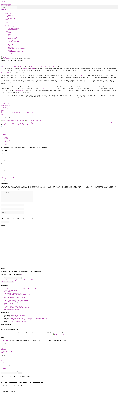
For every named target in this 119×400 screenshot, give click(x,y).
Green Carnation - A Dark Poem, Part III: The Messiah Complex (17, 158)
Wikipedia (3, 114)
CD (27, 122)
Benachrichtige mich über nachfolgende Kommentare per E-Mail (18, 219)
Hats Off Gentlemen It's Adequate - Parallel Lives (16, 307)
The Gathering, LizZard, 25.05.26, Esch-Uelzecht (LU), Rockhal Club (29, 318)
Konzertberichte (9, 15)
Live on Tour (8, 13)
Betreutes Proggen (9, 40)
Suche (9, 45)
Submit (20, 373)
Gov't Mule (45, 122)
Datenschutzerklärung (69, 189)
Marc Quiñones (64, 122)
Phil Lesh (105, 122)
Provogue (33, 67)
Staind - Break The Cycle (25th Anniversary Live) (17, 294)
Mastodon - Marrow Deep (10, 299)
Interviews (7, 21)
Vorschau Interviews (13, 29)
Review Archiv (12, 18)
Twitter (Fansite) (5, 105)
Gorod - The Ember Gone (8, 168)
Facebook (3, 107)
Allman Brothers (12, 122)
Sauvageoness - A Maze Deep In (9, 178)
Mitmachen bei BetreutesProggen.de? (17, 48)
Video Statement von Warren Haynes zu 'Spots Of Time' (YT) (17, 112)
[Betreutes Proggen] (6, 9)
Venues (10, 35)
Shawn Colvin (14, 123)
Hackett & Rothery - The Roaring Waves (14, 297)
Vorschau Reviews (12, 26)
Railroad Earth (83, 75)
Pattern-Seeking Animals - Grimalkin (13, 306)
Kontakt (10, 50)
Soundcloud (4, 109)
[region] (59, 247)
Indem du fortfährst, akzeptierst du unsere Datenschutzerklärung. (19, 280)
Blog (6, 24)
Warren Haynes (29, 123)
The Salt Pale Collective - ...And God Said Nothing (17, 300)
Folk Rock (38, 122)
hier (22, 274)
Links (6, 31)
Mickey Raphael (81, 122)
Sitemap (3, 352)
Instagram (3, 362)
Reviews (7, 16)
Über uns (3, 346)
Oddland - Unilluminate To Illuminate (21, 319)
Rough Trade (52, 67)
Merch (6, 19)
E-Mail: (3, 277)
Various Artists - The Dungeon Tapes (13, 302)
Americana (20, 122)
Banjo (24, 122)
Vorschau (7, 25)
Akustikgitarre (4, 122)
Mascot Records (73, 122)
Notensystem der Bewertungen (16, 42)
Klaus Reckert (6, 64)
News (6, 22)
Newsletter (10, 44)
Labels (9, 34)
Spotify (3, 111)
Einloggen (3, 368)
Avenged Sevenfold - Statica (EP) (18, 321)
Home (6, 12)
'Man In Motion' (5, 72)
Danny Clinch (32, 122)
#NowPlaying (7, 291)
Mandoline (57, 122)
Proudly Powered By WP (14, 53)
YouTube (3, 360)
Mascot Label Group (42, 67)
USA (19, 123)
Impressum (3, 349)
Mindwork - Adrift (8, 303)
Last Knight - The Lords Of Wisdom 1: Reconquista (17, 296)
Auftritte (32, 69)
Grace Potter (51, 122)
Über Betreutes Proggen (14, 41)
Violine (23, 123)
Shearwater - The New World (19, 315)
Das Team (10, 47)
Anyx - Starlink (8, 304)
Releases (25, 69)
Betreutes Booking (12, 38)
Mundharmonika (90, 122)
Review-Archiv (5, 340)
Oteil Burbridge (99, 122)
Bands (9, 32)
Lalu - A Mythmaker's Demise (11, 309)
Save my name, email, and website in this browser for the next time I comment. (23, 216)
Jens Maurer (7, 319)
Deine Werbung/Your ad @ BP (16, 51)
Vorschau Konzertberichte (14, 28)
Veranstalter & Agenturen (14, 37)
